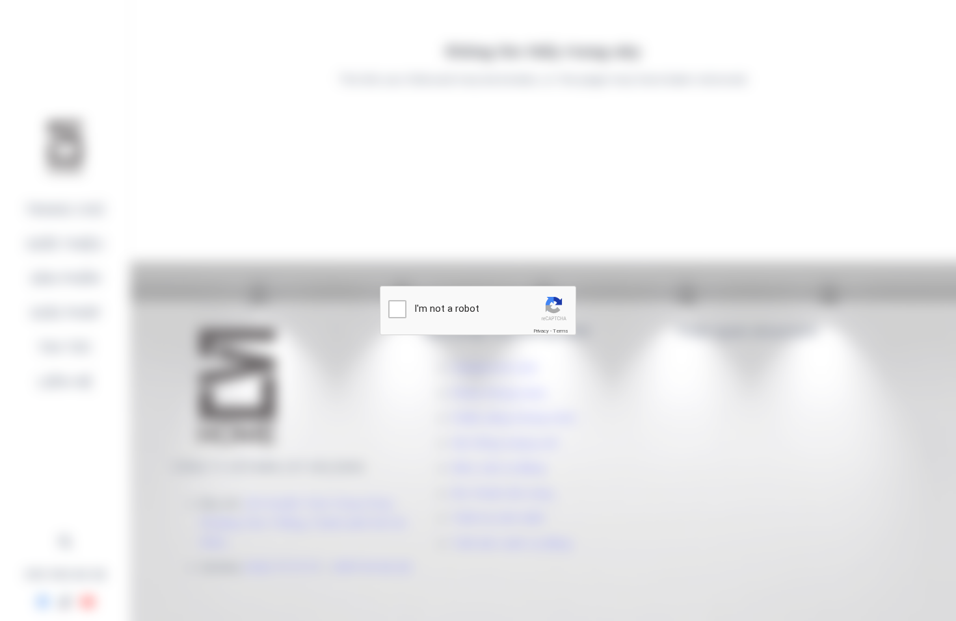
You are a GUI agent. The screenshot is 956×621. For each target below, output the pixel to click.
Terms (560, 331)
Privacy (541, 331)
